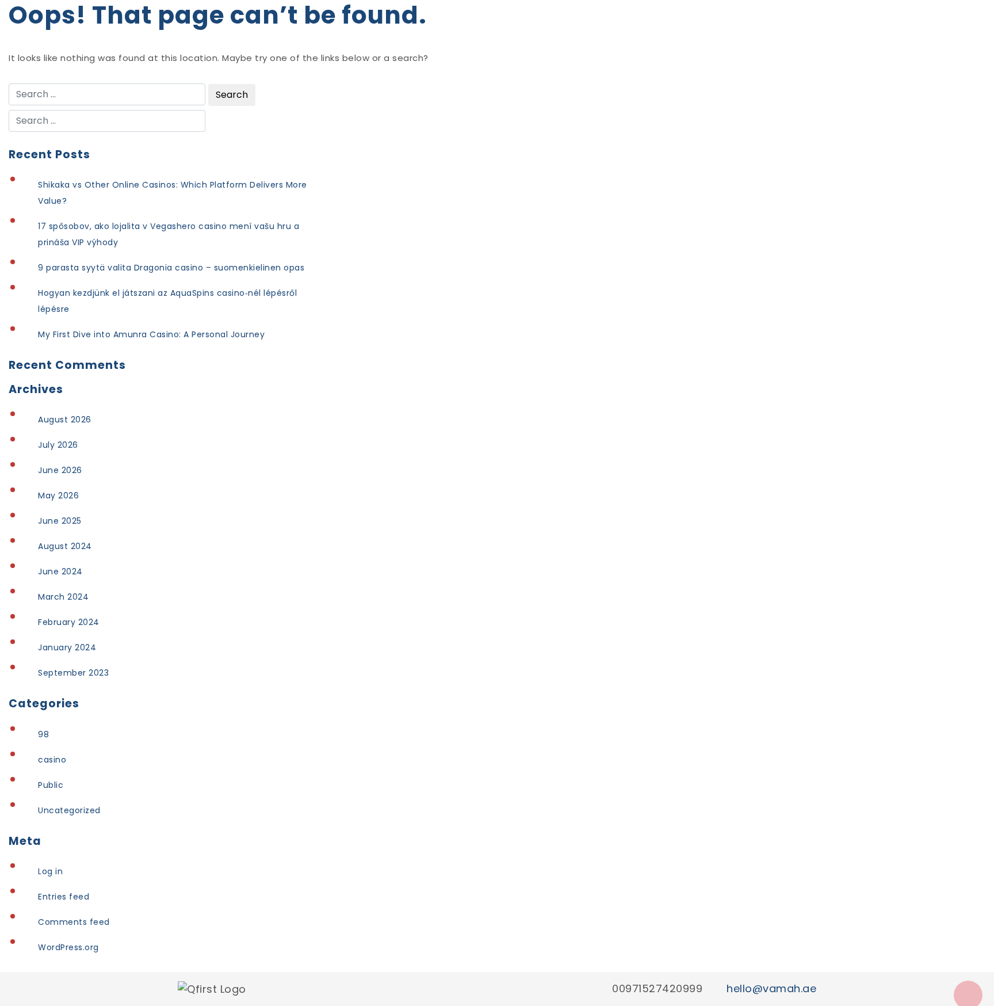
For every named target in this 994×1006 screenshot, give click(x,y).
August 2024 (65, 546)
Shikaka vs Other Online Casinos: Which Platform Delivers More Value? (172, 193)
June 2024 (60, 571)
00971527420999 (657, 988)
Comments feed (74, 922)
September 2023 (73, 673)
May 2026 (58, 495)
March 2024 (63, 597)
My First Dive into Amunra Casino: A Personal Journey (151, 334)
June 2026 (60, 470)
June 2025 (60, 521)
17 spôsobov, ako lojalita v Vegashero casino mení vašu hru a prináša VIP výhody (168, 234)
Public (50, 785)
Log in (50, 871)
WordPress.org (68, 947)
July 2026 (58, 445)
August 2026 (64, 419)
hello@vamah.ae (771, 988)
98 (43, 734)
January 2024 (67, 647)
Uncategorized (69, 810)
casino (52, 759)
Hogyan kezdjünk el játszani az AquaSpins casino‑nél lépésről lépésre (167, 301)
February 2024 (69, 622)
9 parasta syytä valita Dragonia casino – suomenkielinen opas (171, 267)
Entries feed (63, 896)
